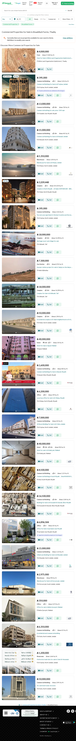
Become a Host (40, 3)
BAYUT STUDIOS (45, 721)
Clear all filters (68, 38)
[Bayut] (7, 3)
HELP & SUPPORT (46, 711)
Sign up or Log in (55, 3)
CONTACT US (44, 725)
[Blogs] (17, 3)
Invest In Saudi (32, 3)
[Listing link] (38, 60)
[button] (7, 19)
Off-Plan (43, 19)
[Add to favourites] (33, 70)
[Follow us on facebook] (68, 712)
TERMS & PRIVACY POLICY (49, 728)
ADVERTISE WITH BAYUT (48, 718)
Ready (36, 19)
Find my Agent (24, 3)
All (30, 19)
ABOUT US (43, 714)
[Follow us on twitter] (72, 712)
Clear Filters (71, 24)
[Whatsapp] (57, 95)
